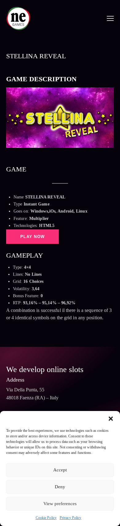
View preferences (60, 503)
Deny (60, 486)
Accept (60, 469)
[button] (111, 419)
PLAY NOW (32, 236)
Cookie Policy (46, 518)
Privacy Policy (70, 518)
